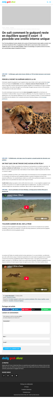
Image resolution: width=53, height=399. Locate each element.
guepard (16, 299)
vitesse (39, 299)
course (47, 299)
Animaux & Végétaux (18, 300)
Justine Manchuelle (9, 295)
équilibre (43, 299)
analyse (12, 299)
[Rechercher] (47, 2)
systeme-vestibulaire (30, 299)
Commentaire (6, 321)
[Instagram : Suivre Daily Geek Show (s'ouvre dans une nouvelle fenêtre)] (8, 375)
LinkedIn (16, 309)
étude (48, 82)
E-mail (5, 342)
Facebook (7, 309)
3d (9, 299)
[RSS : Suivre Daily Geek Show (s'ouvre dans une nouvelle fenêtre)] (12, 375)
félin (36, 299)
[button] (50, 2)
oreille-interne (21, 299)
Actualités (11, 300)
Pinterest (26, 309)
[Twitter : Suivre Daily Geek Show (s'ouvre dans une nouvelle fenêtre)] (16, 375)
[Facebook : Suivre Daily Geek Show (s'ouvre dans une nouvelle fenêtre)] (3, 375)
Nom (4, 336)
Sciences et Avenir (11, 297)
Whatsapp (46, 309)
